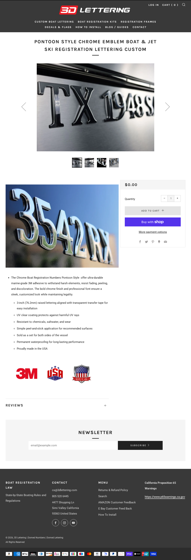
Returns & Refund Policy (113, 490)
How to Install (88, 27)
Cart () (170, 5)
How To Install (107, 514)
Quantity (130, 199)
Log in (153, 5)
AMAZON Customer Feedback (117, 502)
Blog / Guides (117, 27)
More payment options (153, 232)
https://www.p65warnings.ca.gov (165, 497)
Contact (139, 27)
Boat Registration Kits (97, 21)
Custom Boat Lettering (54, 21)
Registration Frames (138, 21)
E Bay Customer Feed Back (115, 508)
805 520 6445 (60, 496)
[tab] (77, 163)
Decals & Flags (58, 27)
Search (102, 496)
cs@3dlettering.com (64, 490)
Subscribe (138, 445)
